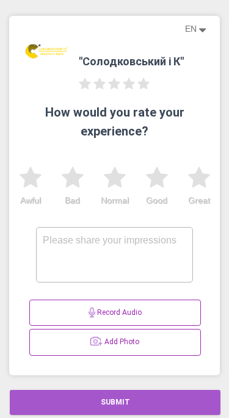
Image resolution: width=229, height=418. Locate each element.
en (192, 29)
